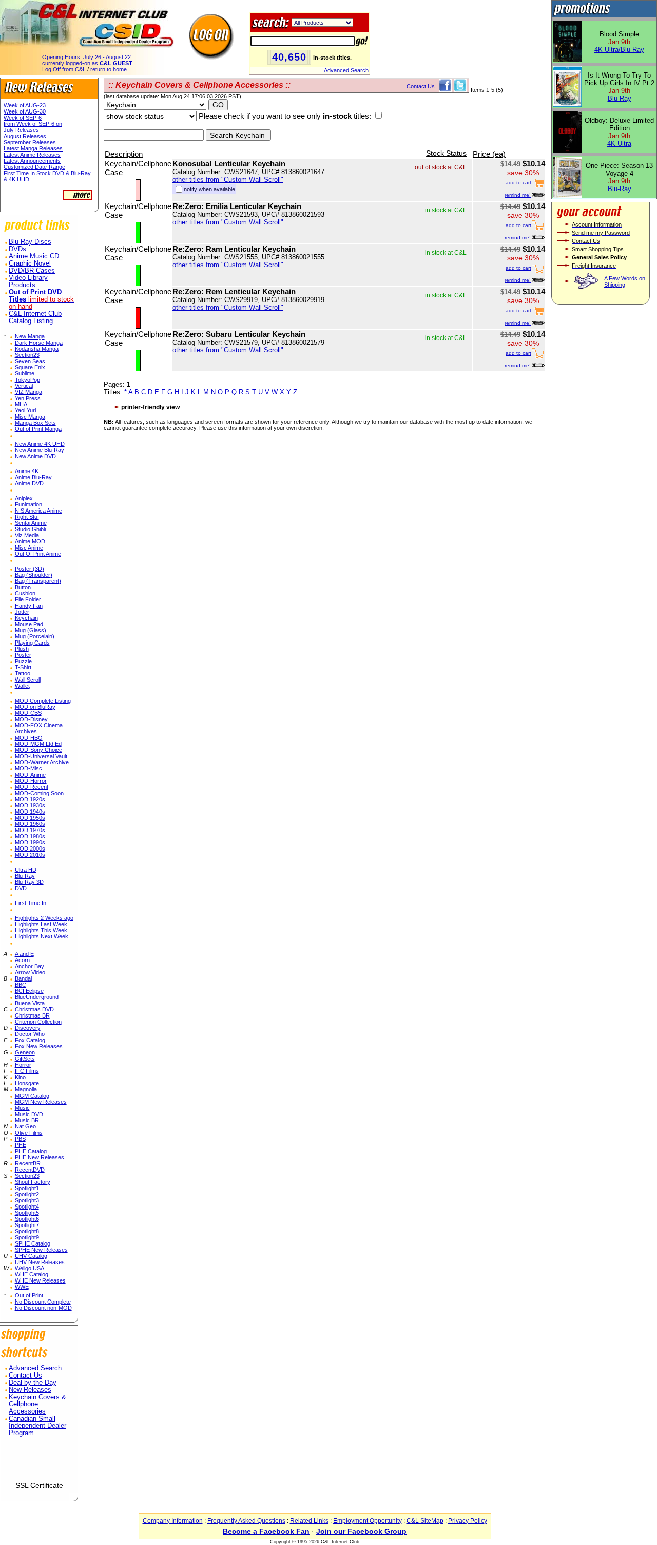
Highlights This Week (41, 930)
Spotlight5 (27, 1213)
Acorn (22, 960)
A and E (24, 954)
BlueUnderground (37, 997)
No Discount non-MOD (43, 1308)
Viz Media (27, 535)
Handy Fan (29, 605)
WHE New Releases (40, 1280)
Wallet (22, 686)
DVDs (17, 249)
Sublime (24, 373)
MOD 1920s (30, 799)
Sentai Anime (31, 523)
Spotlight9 (27, 1237)
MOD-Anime (30, 774)
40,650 (289, 57)
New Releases (30, 1389)
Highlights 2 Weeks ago (44, 918)
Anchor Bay (29, 966)
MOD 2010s (30, 855)
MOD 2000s (30, 848)
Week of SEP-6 (23, 118)
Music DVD (29, 1114)
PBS (20, 1139)
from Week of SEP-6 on (33, 124)
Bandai (23, 978)
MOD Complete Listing (43, 701)
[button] (39, 1463)
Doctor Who (30, 1034)
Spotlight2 (27, 1194)
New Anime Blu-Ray (39, 450)
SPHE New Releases (41, 1250)
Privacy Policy (467, 1520)
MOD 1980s (30, 836)
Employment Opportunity (367, 1520)
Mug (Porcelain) (34, 636)
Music (22, 1108)
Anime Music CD (34, 256)
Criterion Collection (38, 1022)
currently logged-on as (87, 63)
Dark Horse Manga (39, 343)
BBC (20, 985)
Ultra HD (25, 869)
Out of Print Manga (38, 429)
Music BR (27, 1120)
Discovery (28, 1028)
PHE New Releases (39, 1157)
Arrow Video (30, 972)
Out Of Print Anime (38, 554)
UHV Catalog (31, 1256)
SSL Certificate (39, 1485)
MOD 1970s (30, 830)
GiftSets (25, 1059)
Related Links (309, 1520)
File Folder (28, 599)
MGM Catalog (32, 1095)
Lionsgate (27, 1083)
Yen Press (28, 398)
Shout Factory (32, 1182)
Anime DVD (29, 483)
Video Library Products (28, 281)
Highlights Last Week (41, 924)
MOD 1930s (30, 805)
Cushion (25, 593)
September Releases (30, 142)
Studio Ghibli (30, 529)
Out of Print (29, 1295)
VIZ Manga (28, 392)
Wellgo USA (29, 1268)
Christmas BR (32, 1015)
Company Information (173, 1520)
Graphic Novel (30, 263)
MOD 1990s (30, 842)
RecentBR (28, 1163)
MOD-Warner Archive (42, 762)
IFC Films (27, 1071)
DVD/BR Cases (32, 270)
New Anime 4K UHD (40, 444)
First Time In (30, 903)
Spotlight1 (27, 1188)
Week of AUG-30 (25, 111)
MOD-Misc (28, 768)
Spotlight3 (27, 1200)
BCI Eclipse (29, 991)
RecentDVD (30, 1169)
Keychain (26, 618)
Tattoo (22, 673)
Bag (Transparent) (38, 581)
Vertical (24, 386)
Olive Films (29, 1132)
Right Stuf (27, 517)
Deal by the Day (32, 1382)
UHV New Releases (40, 1262)
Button (23, 587)
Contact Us (25, 1375)
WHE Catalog (31, 1274)
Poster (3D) (29, 569)
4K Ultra (619, 143)
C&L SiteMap (425, 1520)
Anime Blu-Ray (33, 477)
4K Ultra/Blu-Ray (619, 49)
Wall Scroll (28, 679)
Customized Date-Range (34, 167)
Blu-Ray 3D (29, 882)
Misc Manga (30, 416)
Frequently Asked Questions (246, 1520)
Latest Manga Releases (33, 148)
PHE (20, 1145)
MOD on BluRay (35, 707)
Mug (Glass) (30, 630)
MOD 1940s (30, 811)
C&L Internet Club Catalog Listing (35, 317)
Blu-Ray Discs (30, 242)
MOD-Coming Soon (39, 793)
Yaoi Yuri (25, 410)
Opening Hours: (86, 57)
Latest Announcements (32, 161)
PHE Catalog (31, 1151)
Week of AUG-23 (25, 105)
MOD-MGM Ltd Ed (38, 744)
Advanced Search (346, 70)
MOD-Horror (31, 781)
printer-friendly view (150, 407)
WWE (22, 1287)
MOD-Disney (31, 719)
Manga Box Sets (35, 423)
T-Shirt (23, 667)
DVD (21, 888)
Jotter (22, 612)
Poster (23, 655)
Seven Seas (30, 361)
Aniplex (24, 498)
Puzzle (23, 661)
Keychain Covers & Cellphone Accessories (37, 1404)
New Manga (30, 336)
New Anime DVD (35, 456)
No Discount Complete (43, 1301)
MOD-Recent (31, 787)
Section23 (27, 355)
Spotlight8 (27, 1231)
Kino (20, 1077)
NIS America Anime (38, 510)
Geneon (25, 1052)
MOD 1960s (30, 824)
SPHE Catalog (32, 1243)
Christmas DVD (34, 1009)
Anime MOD (30, 541)
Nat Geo (25, 1126)
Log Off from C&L (64, 69)
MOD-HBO (29, 737)
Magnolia (26, 1089)
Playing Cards (32, 642)
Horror (23, 1065)
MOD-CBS (28, 713)
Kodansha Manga (37, 349)
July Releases (21, 130)
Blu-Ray (25, 876)
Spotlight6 (27, 1219)
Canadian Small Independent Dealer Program (37, 1426)
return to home (108, 69)
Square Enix (30, 367)
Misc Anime (29, 547)
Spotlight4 (27, 1206)
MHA (21, 404)
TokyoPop (27, 379)
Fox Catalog (30, 1040)
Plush (22, 649)
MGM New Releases (41, 1102)
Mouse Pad (29, 624)
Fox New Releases (39, 1046)
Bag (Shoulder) (33, 575)
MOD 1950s (30, 818)
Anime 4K (26, 471)
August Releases (25, 136)
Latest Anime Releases (32, 155)
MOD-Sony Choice (38, 750)
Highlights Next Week (41, 936)
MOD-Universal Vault (41, 756)
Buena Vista (30, 1003)
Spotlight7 (27, 1225)
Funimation (28, 504)
